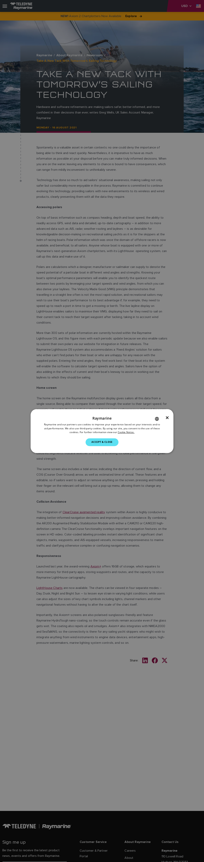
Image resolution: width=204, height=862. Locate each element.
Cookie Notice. (126, 432)
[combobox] (157, 419)
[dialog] (102, 431)
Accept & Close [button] (102, 442)
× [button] (167, 418)
